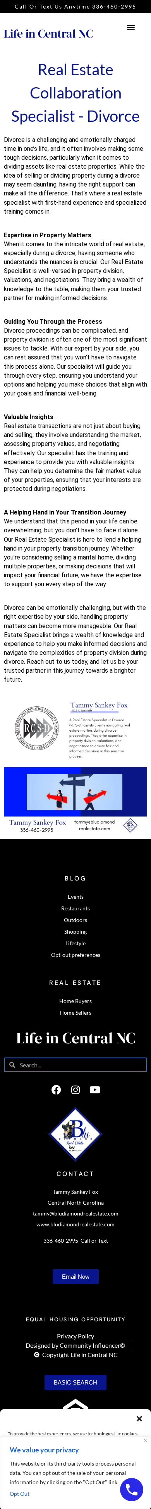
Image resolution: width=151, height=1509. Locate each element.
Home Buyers (75, 1001)
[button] (139, 1419)
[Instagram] (75, 1089)
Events (76, 896)
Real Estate (75, 983)
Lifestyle (75, 943)
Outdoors (75, 920)
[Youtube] (95, 1089)
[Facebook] (56, 1089)
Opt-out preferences (75, 954)
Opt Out (19, 1493)
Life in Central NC (48, 33)
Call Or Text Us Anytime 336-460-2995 (75, 6)
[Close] (146, 1440)
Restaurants (75, 908)
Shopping (75, 931)
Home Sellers (75, 1012)
